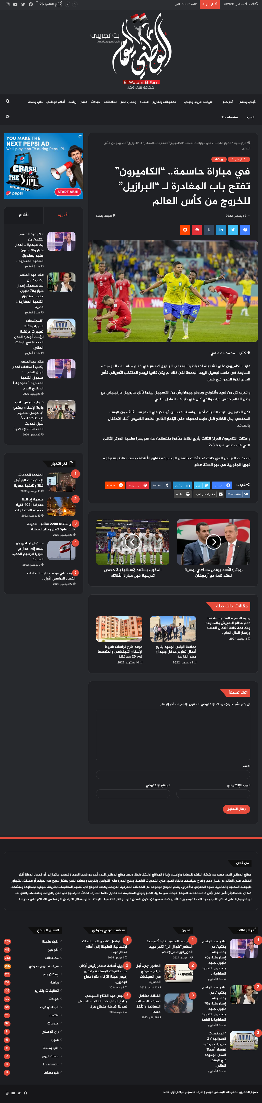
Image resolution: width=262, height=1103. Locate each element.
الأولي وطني (247, 102)
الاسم (246, 766)
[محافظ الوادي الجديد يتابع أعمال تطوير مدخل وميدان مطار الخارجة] (173, 629)
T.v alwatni (230, 117)
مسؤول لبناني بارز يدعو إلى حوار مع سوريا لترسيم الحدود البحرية (27, 551)
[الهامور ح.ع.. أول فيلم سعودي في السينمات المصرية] (179, 973)
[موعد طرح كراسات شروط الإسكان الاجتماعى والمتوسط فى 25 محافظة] (119, 629)
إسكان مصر (128, 102)
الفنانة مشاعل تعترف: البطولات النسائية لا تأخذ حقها (148, 1004)
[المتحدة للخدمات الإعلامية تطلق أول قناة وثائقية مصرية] (61, 482)
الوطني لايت (49, 1007)
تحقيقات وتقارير (164, 102)
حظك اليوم (50, 1056)
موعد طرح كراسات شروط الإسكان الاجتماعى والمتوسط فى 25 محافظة (120, 652)
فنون (83, 102)
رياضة (72, 102)
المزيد (250, 117)
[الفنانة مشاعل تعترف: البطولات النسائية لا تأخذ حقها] (179, 1003)
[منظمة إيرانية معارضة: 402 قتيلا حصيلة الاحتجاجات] (61, 506)
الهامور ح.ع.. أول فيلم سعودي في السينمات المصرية (148, 974)
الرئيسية (240, 143)
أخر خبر (228, 102)
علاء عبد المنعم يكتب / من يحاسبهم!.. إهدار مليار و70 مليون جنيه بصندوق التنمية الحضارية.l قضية (29, 291)
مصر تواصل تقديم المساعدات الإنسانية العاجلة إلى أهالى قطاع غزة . (104, 946)
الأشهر (24, 215)
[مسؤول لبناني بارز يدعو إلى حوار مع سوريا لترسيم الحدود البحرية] (61, 550)
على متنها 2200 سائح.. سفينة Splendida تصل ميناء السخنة (51, 526)
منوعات (53, 1023)
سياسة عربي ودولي (198, 102)
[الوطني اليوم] (131, 51)
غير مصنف (51, 1073)
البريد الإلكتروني (238, 785)
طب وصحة (35, 102)
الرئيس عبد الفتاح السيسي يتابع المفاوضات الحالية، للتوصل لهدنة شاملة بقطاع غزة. (102, 1001)
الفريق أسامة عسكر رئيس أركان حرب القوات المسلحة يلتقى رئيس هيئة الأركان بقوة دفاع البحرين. (103, 974)
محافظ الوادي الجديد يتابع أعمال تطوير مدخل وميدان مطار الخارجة (176, 652)
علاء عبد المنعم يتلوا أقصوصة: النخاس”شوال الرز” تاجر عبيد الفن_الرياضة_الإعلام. (169, 946)
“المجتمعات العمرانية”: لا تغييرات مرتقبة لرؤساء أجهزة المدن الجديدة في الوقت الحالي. (136, 4)
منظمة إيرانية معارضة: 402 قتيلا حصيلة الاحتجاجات (29, 505)
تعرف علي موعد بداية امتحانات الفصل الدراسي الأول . (51, 576)
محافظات (110, 102)
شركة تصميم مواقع (189, 1092)
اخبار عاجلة (222, 143)
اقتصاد (144, 102)
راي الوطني (50, 1032)
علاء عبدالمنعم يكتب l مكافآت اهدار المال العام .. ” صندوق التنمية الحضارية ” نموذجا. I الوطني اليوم (28, 375)
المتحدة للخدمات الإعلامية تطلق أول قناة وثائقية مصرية (28, 480)
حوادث (95, 102)
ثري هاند (169, 1092)
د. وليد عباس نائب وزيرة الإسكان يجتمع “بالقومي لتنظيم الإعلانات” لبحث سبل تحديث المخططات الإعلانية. (28, 415)
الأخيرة (63, 215)
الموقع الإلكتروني (158, 785)
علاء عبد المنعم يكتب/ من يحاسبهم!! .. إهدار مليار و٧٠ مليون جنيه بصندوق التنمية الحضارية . (29, 247)
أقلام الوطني (55, 102)
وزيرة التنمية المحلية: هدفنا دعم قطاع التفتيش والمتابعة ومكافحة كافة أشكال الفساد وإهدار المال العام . (227, 625)
